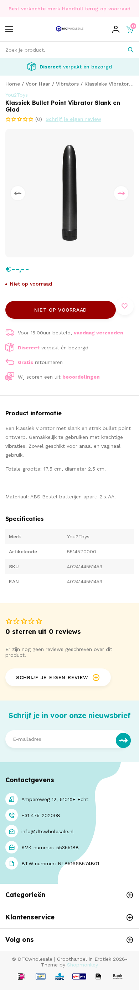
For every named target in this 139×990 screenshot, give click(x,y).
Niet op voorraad (60, 310)
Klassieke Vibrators (108, 84)
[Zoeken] (126, 50)
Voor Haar (38, 84)
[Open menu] (9, 29)
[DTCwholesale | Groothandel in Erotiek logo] (69, 33)
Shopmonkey (82, 965)
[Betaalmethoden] (21, 977)
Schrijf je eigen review (73, 119)
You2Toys (16, 95)
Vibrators (67, 84)
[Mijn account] (115, 29)
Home (12, 84)
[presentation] (18, 193)
